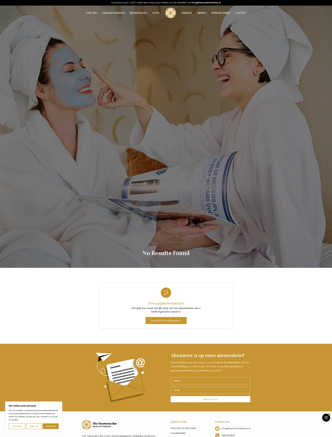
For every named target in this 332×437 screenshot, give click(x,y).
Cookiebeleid (178, 433)
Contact (240, 13)
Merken (202, 13)
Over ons (91, 13)
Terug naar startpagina (165, 320)
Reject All (34, 426)
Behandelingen (138, 13)
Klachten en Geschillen (184, 428)
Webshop (187, 13)
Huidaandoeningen (113, 13)
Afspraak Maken (220, 13)
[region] (33, 417)
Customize (17, 426)
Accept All (51, 426)
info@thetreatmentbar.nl (206, 2)
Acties (156, 13)
